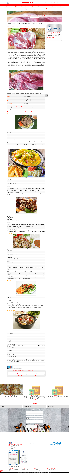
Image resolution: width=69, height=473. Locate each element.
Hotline (1, 470)
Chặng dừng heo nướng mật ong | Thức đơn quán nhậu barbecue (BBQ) (34, 397)
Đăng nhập (53, 2)
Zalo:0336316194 (35, 372)
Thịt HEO (21, 8)
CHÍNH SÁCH (36, 468)
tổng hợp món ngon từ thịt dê (17, 368)
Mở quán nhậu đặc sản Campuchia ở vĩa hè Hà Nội (11, 396)
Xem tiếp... (11, 397)
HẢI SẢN (52, 6)
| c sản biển (23, 472)
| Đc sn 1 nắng (33, 472)
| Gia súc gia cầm (27, 472)
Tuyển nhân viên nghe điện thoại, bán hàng (13, 469)
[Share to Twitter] (9, 367)
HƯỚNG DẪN (23, 468)
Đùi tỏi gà (16, 6)
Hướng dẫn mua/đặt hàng (25, 469)
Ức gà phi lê (34, 6)
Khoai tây (43, 6)
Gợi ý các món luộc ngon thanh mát (57, 396)
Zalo (1, 471)
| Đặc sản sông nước (41, 472)
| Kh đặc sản (45, 472)
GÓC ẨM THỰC (13, 395)
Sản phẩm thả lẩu (47, 8)
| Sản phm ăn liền (49, 472)
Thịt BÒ (30, 8)
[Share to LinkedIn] (11, 367)
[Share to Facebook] (7, 367)
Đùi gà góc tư (8, 6)
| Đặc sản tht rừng (37, 472)
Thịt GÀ (61, 6)
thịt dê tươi (11, 368)
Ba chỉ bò (25, 6)
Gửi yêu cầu (34, 430)
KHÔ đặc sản (39, 8)
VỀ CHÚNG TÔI (10, 468)
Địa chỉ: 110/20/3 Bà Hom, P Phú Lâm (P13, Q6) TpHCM (26, 375)
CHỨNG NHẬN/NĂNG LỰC (51, 468)
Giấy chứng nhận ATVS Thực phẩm (51, 469)
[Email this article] (12, 367)
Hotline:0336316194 (17, 372)
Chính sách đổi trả (37, 469)
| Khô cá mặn (30, 472)
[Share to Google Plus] (10, 367)
